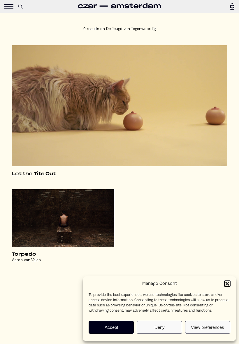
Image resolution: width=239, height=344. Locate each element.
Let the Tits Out (34, 174)
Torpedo (24, 254)
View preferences (207, 327)
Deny (159, 327)
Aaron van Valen (26, 260)
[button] (227, 284)
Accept (111, 327)
